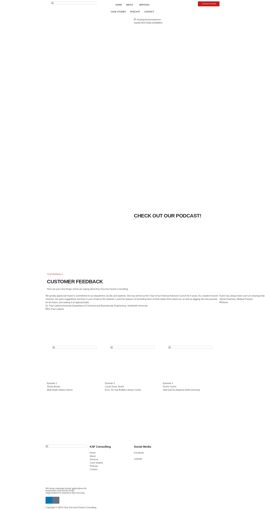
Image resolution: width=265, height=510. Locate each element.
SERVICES (144, 5)
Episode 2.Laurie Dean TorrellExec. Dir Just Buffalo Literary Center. (123, 386)
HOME (119, 5)
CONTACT (149, 11)
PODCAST (135, 11)
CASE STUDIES (118, 11)
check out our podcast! (167, 216)
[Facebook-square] (55, 500)
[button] (132, 315)
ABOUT (129, 5)
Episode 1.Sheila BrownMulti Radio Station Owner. (60, 386)
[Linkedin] (49, 500)
